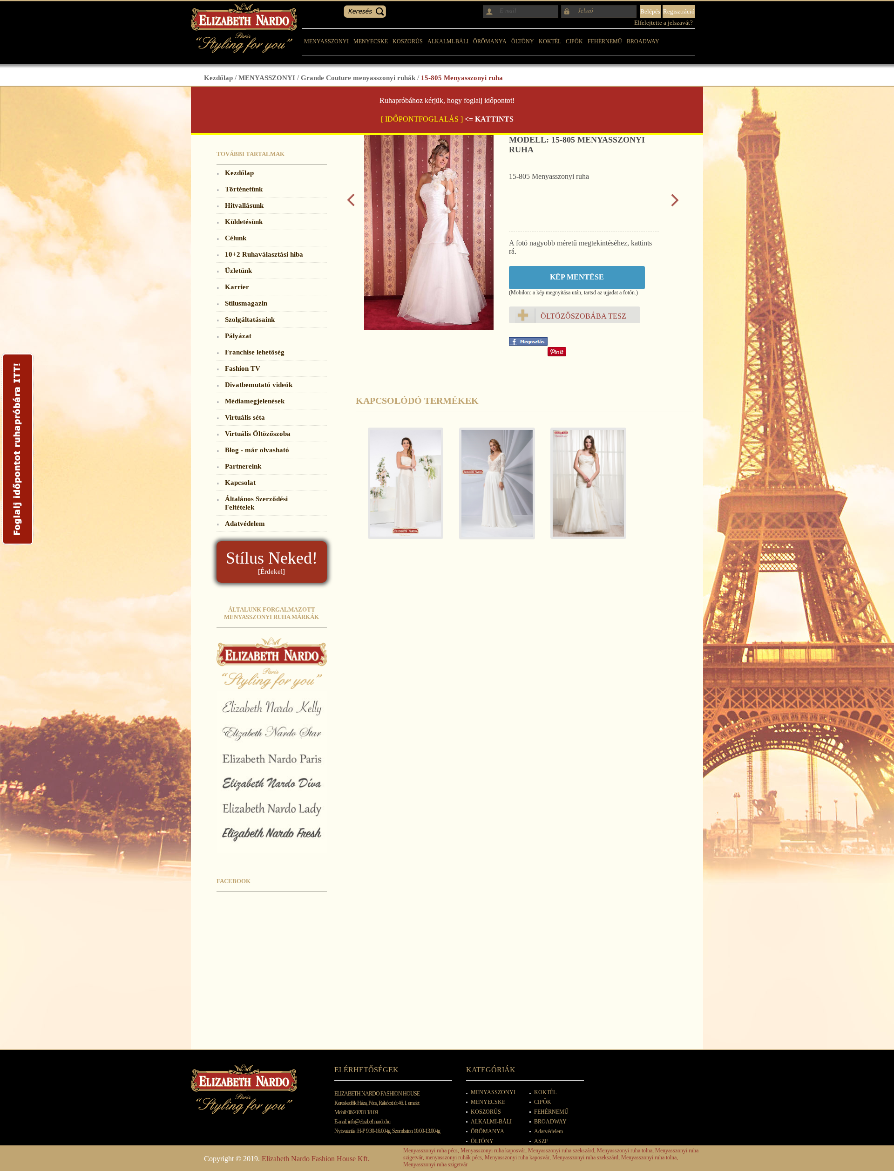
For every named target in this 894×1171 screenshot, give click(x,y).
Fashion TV (242, 368)
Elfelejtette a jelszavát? (663, 22)
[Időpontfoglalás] (17, 544)
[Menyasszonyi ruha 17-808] (584, 488)
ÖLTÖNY (522, 41)
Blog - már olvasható (257, 450)
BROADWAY (643, 41)
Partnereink (243, 466)
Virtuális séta (245, 417)
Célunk (235, 238)
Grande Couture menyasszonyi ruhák (358, 78)
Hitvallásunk (244, 205)
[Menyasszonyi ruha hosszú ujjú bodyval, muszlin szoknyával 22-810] (492, 488)
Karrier (237, 287)
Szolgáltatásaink (250, 319)
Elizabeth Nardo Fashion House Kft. (315, 1159)
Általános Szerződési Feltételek (256, 503)
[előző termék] (351, 204)
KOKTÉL (550, 41)
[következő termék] (675, 204)
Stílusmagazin (246, 303)
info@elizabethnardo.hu (369, 1121)
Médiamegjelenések (254, 401)
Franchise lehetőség (254, 352)
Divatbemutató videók (258, 384)
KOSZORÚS (408, 41)
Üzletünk (238, 270)
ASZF (541, 1141)
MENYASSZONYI (326, 41)
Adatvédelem (245, 523)
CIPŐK (574, 41)
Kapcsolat (240, 482)
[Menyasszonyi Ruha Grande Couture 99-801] (401, 488)
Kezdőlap (218, 78)
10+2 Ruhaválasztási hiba (264, 254)
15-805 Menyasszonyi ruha (462, 78)
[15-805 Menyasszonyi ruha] (429, 327)
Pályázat (238, 336)
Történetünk (244, 189)
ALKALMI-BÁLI (447, 41)
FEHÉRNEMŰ (605, 41)
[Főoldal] (244, 50)
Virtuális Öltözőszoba (258, 433)
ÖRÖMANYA (490, 41)
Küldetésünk (244, 221)
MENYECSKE (370, 41)
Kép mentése (577, 277)
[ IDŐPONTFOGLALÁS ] (422, 119)
